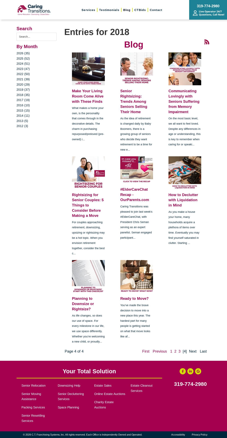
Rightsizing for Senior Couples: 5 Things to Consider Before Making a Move (88, 205)
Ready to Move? (134, 298)
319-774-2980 (190, 384)
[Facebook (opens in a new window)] (183, 371)
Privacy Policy (199, 434)
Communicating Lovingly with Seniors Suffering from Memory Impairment (184, 101)
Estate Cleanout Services (142, 388)
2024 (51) (23, 63)
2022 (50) (23, 74)
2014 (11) (23, 115)
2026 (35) (23, 53)
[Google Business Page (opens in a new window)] (198, 371)
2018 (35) (23, 95)
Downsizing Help (69, 385)
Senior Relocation (33, 385)
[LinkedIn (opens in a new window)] (190, 371)
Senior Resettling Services (33, 418)
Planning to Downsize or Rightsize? (83, 303)
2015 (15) (23, 110)
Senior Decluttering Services (71, 396)
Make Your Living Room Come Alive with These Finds (87, 96)
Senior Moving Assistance (31, 396)
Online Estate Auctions (109, 394)
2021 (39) (23, 79)
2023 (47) (23, 69)
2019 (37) (23, 89)
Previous (160, 351)
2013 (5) (22, 121)
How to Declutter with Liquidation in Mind (183, 200)
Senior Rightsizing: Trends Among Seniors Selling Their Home (133, 101)
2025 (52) (23, 58)
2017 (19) (23, 100)
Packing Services (33, 407)
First (145, 351)
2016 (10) (23, 105)
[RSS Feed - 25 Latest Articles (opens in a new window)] (206, 42)
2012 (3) (22, 126)
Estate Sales (102, 385)
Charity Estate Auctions (104, 404)
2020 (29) (23, 84)
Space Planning (68, 407)
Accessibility (178, 434)
